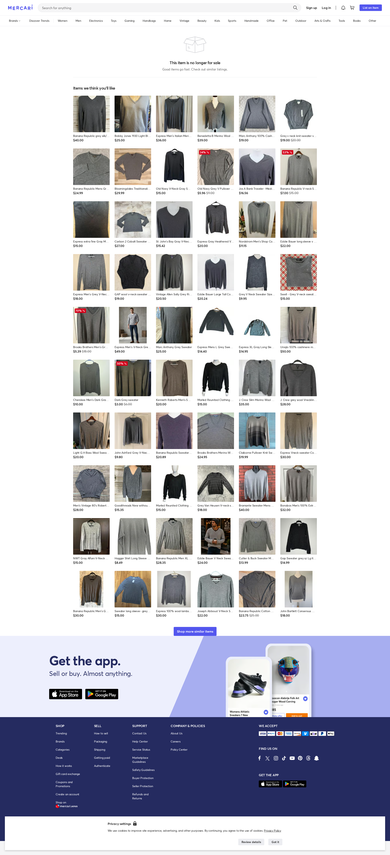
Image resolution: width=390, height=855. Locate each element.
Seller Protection (142, 786)
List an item (371, 8)
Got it (275, 842)
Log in (326, 7)
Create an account (67, 794)
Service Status (141, 749)
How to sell (101, 733)
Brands (60, 741)
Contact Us (139, 733)
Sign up (311, 7)
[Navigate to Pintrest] (300, 758)
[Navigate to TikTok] (284, 758)
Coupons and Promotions (64, 784)
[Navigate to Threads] (308, 758)
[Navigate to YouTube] (292, 758)
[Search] (295, 8)
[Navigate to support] (262, 733)
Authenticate (102, 766)
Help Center (140, 741)
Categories (62, 749)
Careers (176, 741)
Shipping (99, 749)
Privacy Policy (272, 830)
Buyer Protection (142, 778)
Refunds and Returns (140, 796)
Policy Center (179, 749)
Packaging (100, 741)
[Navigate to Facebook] (260, 758)
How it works (64, 766)
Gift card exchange (68, 774)
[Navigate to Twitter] (268, 758)
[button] (343, 8)
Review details (251, 842)
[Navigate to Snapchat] (316, 758)
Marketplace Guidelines (140, 760)
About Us (176, 733)
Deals (59, 758)
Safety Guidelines (143, 770)
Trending (61, 733)
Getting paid (102, 758)
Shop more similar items (195, 631)
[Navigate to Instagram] (276, 758)
